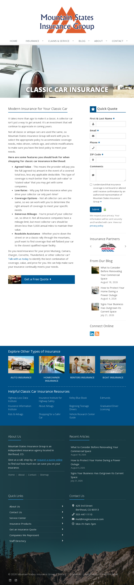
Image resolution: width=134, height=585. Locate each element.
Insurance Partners (105, 239)
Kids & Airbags (15, 414)
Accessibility (91, 574)
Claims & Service (60, 40)
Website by (110, 574)
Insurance (34, 40)
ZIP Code (97, 154)
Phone (95, 142)
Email (94, 130)
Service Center (17, 518)
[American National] (108, 247)
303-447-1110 (84, 514)
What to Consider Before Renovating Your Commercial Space (111, 275)
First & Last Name (102, 118)
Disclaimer (75, 574)
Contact (119, 40)
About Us (14, 506)
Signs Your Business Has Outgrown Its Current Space (112, 309)
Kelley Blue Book (78, 397)
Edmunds (105, 397)
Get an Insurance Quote (22, 529)
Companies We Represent (24, 535)
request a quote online (49, 459)
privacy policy (96, 225)
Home (13, 40)
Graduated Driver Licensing (109, 407)
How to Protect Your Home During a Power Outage (112, 293)
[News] (97, 333)
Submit (95, 209)
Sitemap (44, 474)
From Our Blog (101, 261)
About (99, 40)
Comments (96, 166)
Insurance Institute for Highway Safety (50, 399)
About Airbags (46, 406)
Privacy (62, 574)
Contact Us (15, 512)
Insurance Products (20, 523)
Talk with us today (18, 258)
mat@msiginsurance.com (90, 519)
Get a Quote (36, 279)
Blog (83, 40)
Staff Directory (17, 541)
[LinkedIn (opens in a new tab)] (92, 333)
